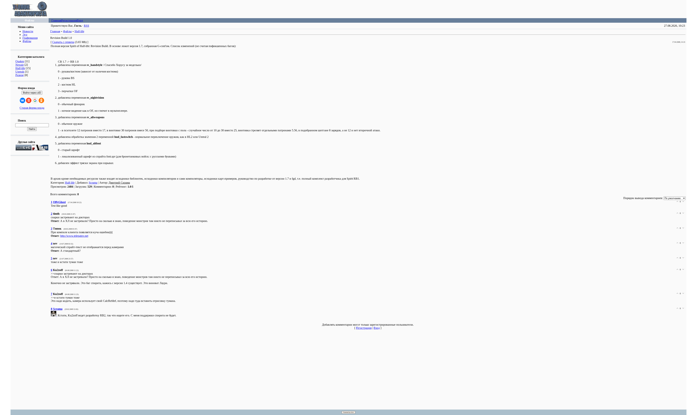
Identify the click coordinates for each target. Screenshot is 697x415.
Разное (19, 75)
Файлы (27, 41)
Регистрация (69, 20)
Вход (80, 20)
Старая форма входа (32, 107)
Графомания (30, 37)
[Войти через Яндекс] (28, 100)
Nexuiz (19, 64)
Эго (25, 34)
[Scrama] (54, 315)
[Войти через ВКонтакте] (22, 100)
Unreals (19, 71)
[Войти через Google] (35, 100)
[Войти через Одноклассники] (41, 100)
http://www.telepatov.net (74, 235)
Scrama (93, 182)
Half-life (20, 68)
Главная (56, 20)
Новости (28, 31)
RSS (86, 25)
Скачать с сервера (63, 42)
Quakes (19, 61)
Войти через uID (32, 92)
